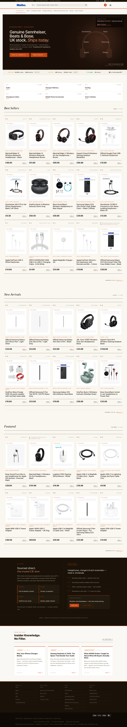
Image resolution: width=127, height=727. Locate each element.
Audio (28, 10)
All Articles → (108, 639)
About (17, 690)
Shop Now (74, 605)
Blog (17, 693)
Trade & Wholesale (20, 702)
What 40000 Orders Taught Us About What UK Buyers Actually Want (96, 656)
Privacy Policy (93, 702)
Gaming (71, 10)
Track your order (44, 699)
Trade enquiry (39, 55)
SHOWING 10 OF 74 (114, 550)
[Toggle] (86, 690)
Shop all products (20, 55)
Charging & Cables (36, 10)
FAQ (17, 696)
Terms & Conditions (94, 696)
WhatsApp (108, 0)
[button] (105, 5)
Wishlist (42, 696)
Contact (18, 699)
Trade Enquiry (87, 605)
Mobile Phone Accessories (61, 10)
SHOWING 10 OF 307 (114, 412)
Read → (40, 672)
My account (43, 693)
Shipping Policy (93, 693)
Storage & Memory (47, 10)
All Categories (20, 10)
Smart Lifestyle (79, 10)
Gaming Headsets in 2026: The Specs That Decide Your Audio (62, 655)
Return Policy (92, 690)
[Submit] (85, 5)
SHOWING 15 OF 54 (114, 280)
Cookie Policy (93, 699)
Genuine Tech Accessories (47, 690)
